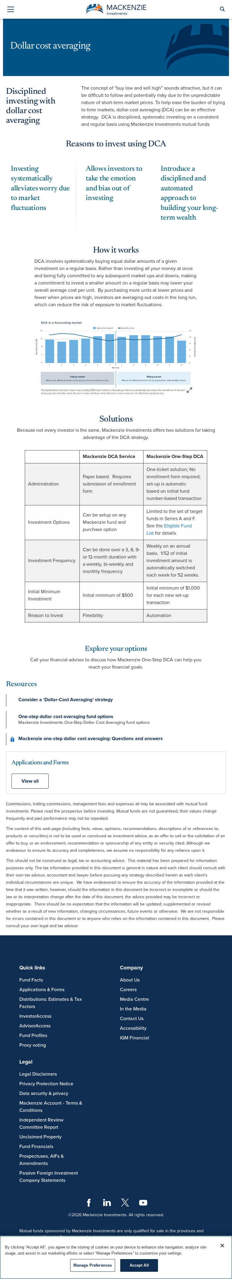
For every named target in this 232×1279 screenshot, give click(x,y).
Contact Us (131, 1019)
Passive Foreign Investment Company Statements (48, 1176)
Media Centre (134, 999)
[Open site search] (222, 9)
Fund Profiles (33, 1035)
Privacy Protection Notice (46, 1084)
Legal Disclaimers (38, 1074)
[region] (116, 1257)
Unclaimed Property (40, 1137)
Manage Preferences (92, 1265)
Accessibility (133, 1028)
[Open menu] (10, 10)
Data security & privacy (43, 1093)
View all (30, 781)
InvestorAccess (35, 1016)
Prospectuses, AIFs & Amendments (41, 1159)
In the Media (133, 1009)
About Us (130, 980)
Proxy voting (32, 1045)
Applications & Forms (41, 990)
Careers (128, 990)
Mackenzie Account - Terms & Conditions (50, 1106)
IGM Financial (134, 1038)
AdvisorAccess (34, 1026)
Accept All (139, 1265)
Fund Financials (36, 1147)
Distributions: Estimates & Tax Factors (50, 1003)
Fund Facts (31, 980)
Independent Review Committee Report (41, 1123)
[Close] (222, 1245)
